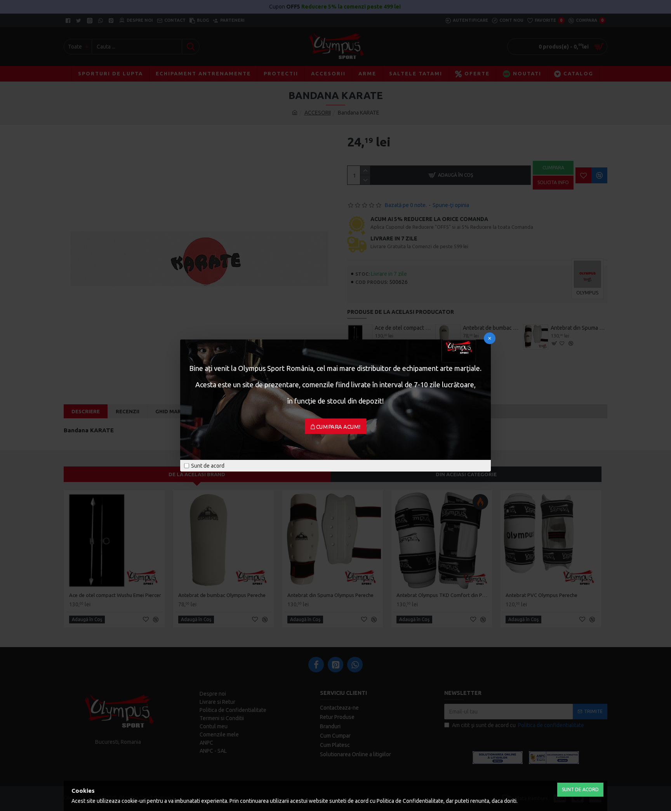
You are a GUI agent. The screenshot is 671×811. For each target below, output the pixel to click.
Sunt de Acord (580, 789)
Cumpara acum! (338, 427)
